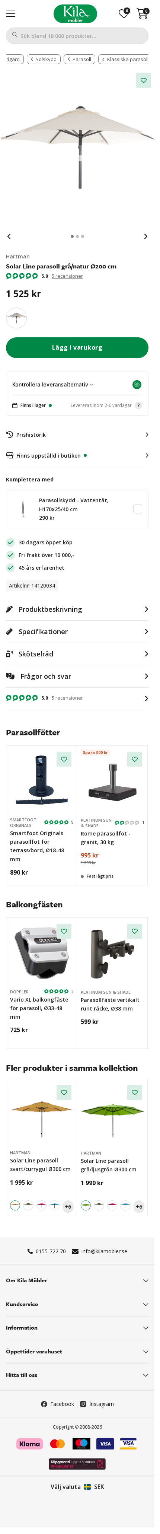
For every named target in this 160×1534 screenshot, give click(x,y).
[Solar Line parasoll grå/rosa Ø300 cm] (41, 1205)
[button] (77, 406)
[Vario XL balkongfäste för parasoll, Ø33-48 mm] (42, 953)
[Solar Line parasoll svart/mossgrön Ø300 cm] (28, 1205)
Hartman (18, 256)
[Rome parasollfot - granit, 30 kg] (113, 782)
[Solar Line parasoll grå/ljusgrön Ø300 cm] (113, 1115)
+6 (68, 1206)
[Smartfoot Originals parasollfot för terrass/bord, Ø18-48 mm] (42, 781)
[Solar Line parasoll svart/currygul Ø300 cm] (42, 1114)
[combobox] (77, 36)
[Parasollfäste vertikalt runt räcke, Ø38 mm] (113, 954)
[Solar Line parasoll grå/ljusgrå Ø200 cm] (16, 318)
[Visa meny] (10, 14)
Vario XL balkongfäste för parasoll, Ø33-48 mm (39, 1008)
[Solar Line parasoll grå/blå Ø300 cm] (54, 1205)
